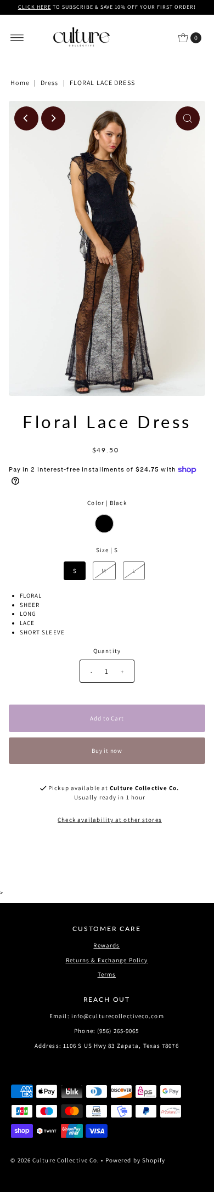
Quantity (107, 651)
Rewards (106, 945)
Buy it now (107, 750)
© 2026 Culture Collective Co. (54, 1160)
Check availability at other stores (110, 820)
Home (19, 82)
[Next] (53, 118)
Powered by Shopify (135, 1160)
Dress (50, 82)
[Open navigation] (17, 38)
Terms (107, 974)
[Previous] (26, 118)
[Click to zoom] (188, 118)
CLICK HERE (34, 6)
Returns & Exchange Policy (107, 960)
